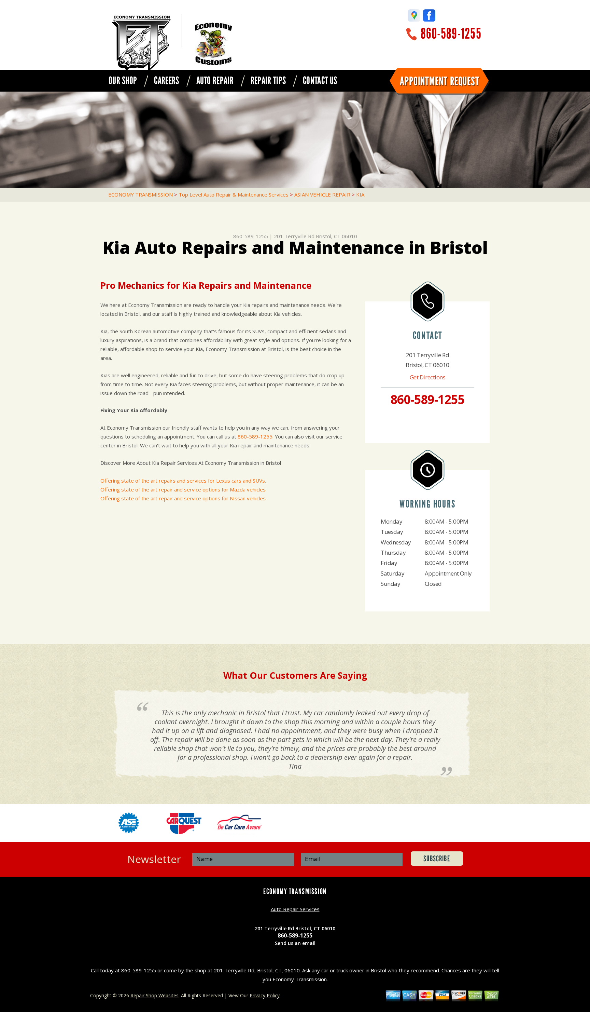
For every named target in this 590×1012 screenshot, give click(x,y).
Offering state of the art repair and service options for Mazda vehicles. (183, 489)
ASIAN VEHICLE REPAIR (322, 194)
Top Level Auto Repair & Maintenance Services (234, 194)
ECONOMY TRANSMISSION (140, 194)
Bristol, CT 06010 (336, 236)
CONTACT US (320, 81)
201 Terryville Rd (294, 236)
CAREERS (166, 81)
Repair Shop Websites (154, 995)
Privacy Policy (265, 995)
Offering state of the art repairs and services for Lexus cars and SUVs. (183, 480)
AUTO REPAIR (215, 81)
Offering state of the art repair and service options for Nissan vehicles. (183, 498)
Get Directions (428, 377)
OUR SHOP (123, 81)
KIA (360, 194)
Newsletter (154, 859)
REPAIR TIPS (268, 81)
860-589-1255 (451, 33)
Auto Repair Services (295, 909)
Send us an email (295, 943)
